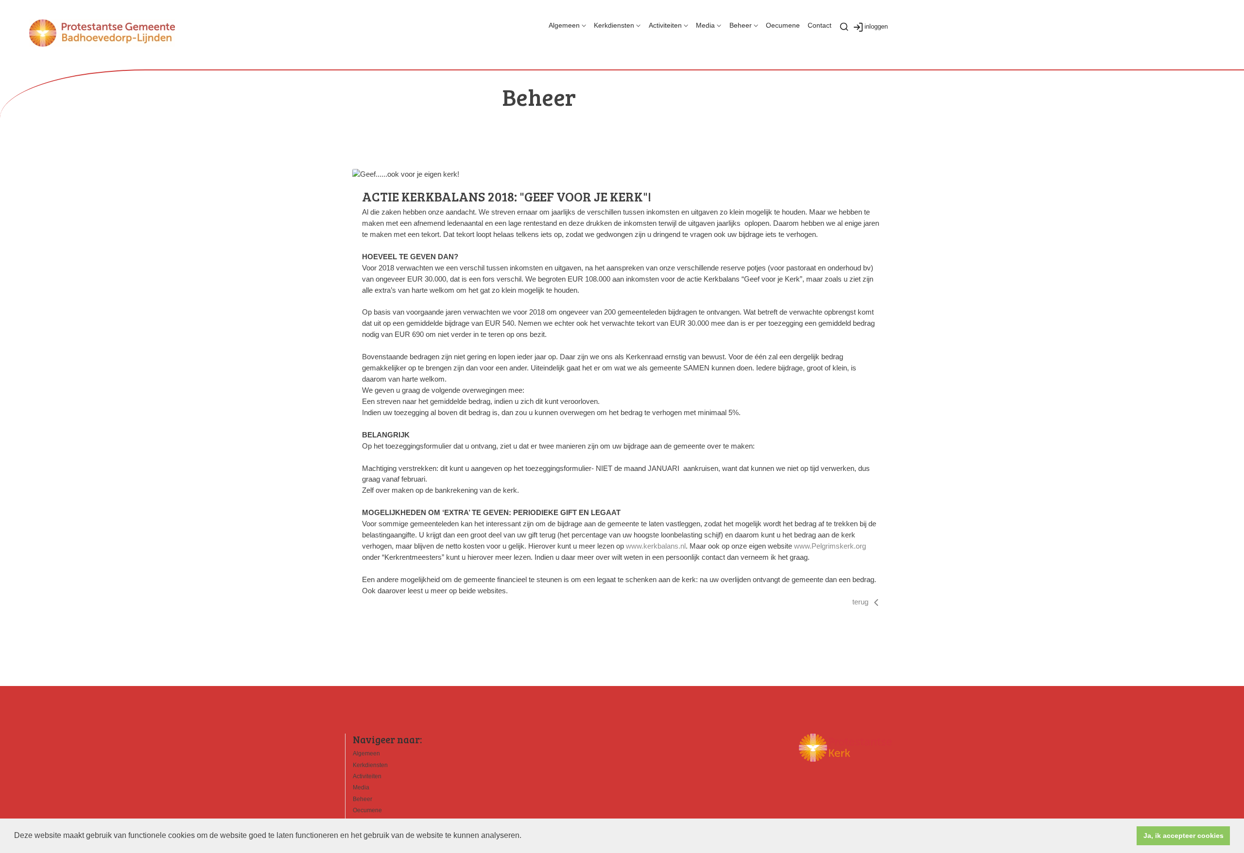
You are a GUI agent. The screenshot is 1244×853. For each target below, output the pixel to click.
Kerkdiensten (614, 25)
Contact (819, 25)
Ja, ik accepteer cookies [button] (1183, 835)
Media (705, 25)
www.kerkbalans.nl (656, 546)
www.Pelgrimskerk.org (830, 546)
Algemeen (564, 25)
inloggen (876, 26)
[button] (524, 836)
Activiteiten (665, 25)
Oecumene (783, 25)
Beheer (740, 25)
